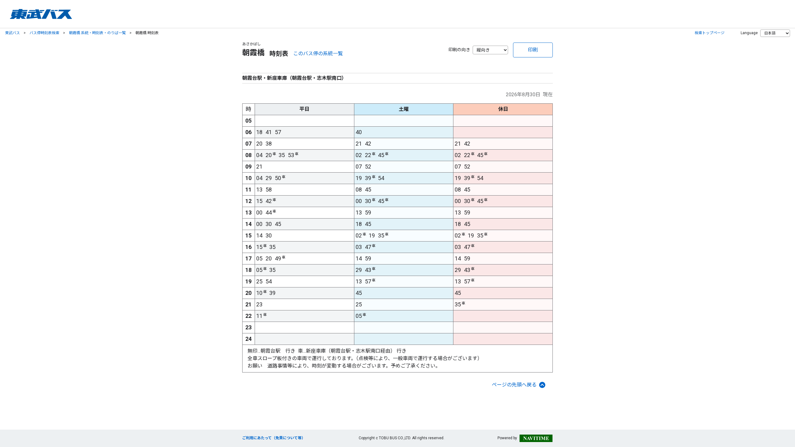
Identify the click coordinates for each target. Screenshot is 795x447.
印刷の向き (459, 49)
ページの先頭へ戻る (514, 385)
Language (749, 33)
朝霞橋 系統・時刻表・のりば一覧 (97, 33)
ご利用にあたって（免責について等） (273, 438)
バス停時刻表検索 (44, 33)
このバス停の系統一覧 (318, 53)
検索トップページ (710, 33)
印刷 (533, 50)
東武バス (12, 33)
